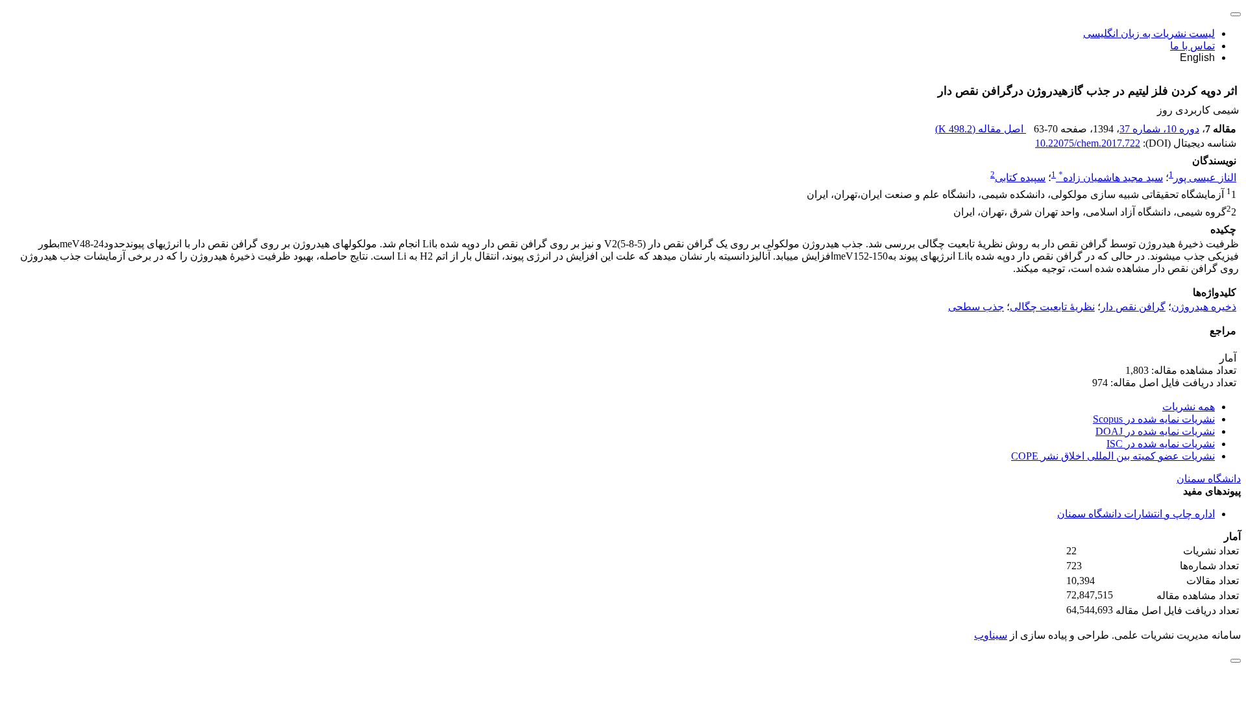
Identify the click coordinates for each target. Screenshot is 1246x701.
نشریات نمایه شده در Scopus (1154, 418)
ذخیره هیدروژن (1203, 306)
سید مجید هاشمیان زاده (1110, 177)
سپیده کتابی (1020, 177)
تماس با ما (1192, 45)
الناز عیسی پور (1204, 177)
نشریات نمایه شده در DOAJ (1155, 431)
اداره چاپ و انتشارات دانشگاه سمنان (1136, 513)
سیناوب (990, 635)
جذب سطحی (976, 306)
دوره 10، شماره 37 (1159, 128)
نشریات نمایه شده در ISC (1160, 443)
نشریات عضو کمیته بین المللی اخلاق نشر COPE (1113, 455)
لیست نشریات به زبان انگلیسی (1149, 33)
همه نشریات (1188, 406)
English (1197, 57)
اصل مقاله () (980, 128)
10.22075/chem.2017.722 (1087, 143)
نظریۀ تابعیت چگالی (1052, 306)
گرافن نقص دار (1133, 306)
